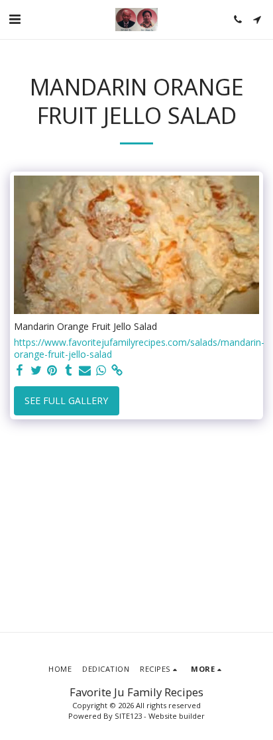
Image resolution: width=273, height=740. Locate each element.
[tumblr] (69, 370)
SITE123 (128, 716)
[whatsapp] (101, 370)
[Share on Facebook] (20, 370)
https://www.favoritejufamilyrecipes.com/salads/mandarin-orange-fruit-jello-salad (139, 348)
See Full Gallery (66, 400)
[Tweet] (36, 370)
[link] (117, 370)
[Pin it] (52, 370)
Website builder (176, 716)
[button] (14, 18)
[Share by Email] (85, 370)
